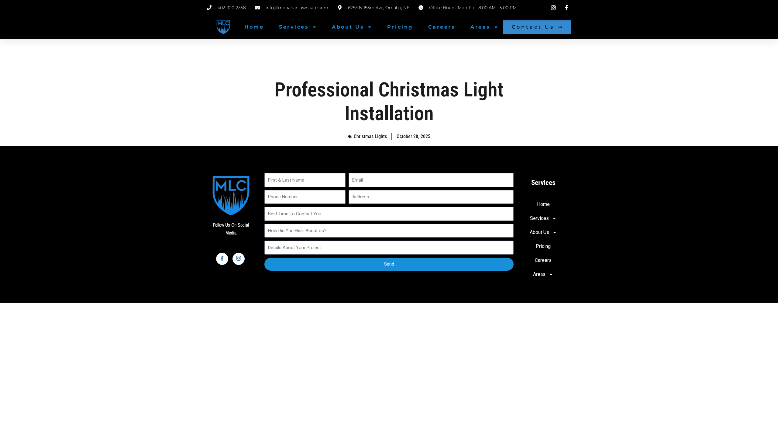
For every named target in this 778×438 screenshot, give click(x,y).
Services (294, 27)
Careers (442, 27)
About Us (348, 27)
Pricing (400, 27)
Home (254, 27)
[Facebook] (222, 259)
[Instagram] (238, 259)
